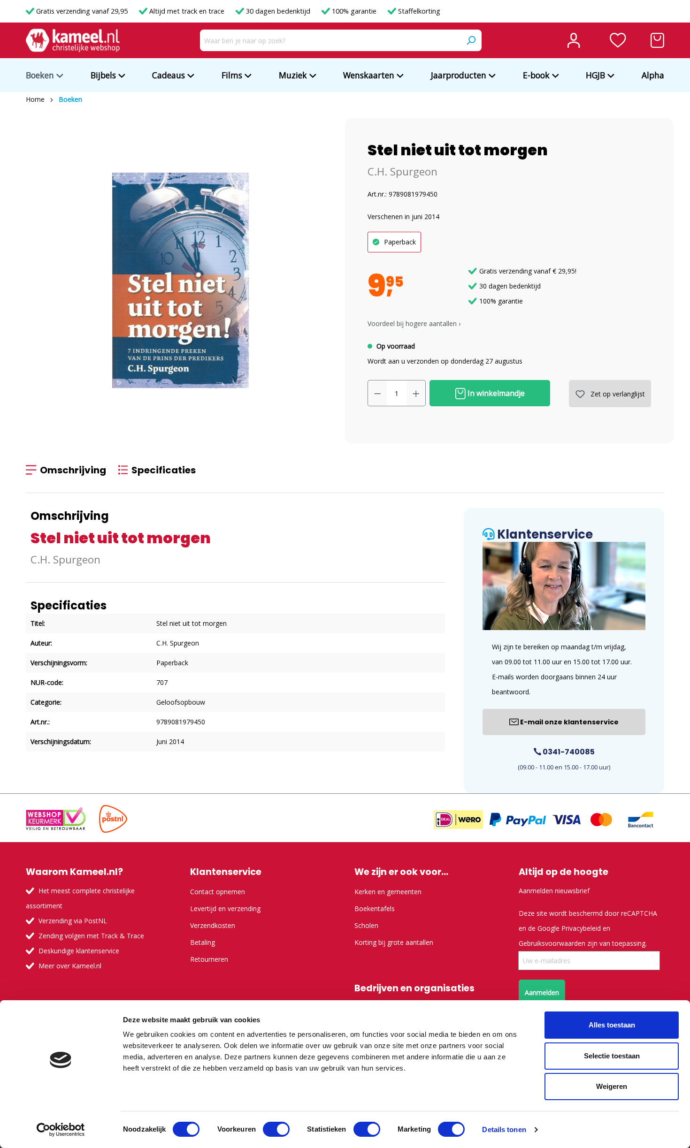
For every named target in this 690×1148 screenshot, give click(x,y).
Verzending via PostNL (72, 920)
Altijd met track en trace (186, 11)
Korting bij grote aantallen (393, 942)
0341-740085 (568, 751)
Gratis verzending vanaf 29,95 (82, 11)
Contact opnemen (217, 891)
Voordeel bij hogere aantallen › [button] (414, 323)
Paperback (400, 241)
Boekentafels (374, 908)
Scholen (366, 925)
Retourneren (209, 959)
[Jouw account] (573, 40)
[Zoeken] (471, 40)
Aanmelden (542, 992)
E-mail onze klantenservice (569, 722)
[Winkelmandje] (657, 40)
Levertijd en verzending (225, 908)
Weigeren (611, 1086)
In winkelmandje (495, 393)
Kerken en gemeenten (388, 891)
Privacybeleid (581, 928)
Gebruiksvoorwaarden (552, 943)
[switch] (276, 1129)
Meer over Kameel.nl (69, 965)
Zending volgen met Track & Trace (91, 935)
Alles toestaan (612, 1025)
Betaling (202, 942)
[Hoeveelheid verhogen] (416, 393)
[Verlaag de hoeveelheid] (377, 393)
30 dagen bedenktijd (278, 11)
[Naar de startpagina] (73, 40)
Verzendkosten (212, 925)
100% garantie (354, 11)
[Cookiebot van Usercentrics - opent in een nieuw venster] (61, 1130)
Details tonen (504, 1129)
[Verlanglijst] (618, 40)
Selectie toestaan (612, 1056)
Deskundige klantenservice (78, 950)
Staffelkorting (418, 11)
